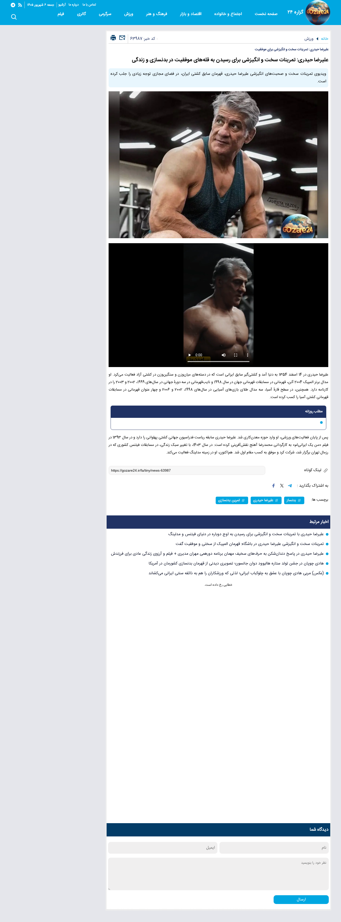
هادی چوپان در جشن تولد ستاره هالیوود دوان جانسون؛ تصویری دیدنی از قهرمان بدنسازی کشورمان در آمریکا (236, 563)
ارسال (301, 899)
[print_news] (113, 38)
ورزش (129, 14)
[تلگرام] (13, 5)
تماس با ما (90, 5)
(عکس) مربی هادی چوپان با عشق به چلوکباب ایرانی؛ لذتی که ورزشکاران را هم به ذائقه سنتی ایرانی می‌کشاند (236, 573)
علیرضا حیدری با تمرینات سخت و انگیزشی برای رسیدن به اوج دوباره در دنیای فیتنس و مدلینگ (246, 534)
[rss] (20, 5)
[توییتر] (282, 486)
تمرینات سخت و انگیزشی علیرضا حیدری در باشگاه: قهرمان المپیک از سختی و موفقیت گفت (250, 544)
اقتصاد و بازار (191, 14)
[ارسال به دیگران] (121, 40)
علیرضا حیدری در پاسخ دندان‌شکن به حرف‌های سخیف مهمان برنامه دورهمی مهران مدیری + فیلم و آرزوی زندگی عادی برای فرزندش (217, 553)
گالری (82, 14)
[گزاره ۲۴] (317, 12)
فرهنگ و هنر (157, 14)
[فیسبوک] (273, 485)
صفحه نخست (266, 14)
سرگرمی (106, 14)
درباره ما (74, 5)
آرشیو (62, 5)
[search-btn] (14, 17)
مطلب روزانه (314, 412)
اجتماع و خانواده (228, 14)
